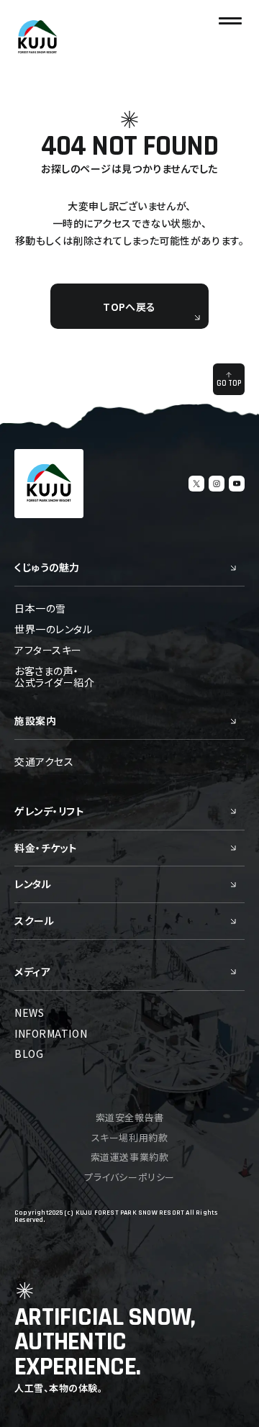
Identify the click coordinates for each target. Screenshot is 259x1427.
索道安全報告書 (130, 1117)
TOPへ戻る (129, 306)
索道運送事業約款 (129, 1157)
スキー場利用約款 (129, 1137)
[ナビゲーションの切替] (230, 20)
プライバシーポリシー (129, 1177)
